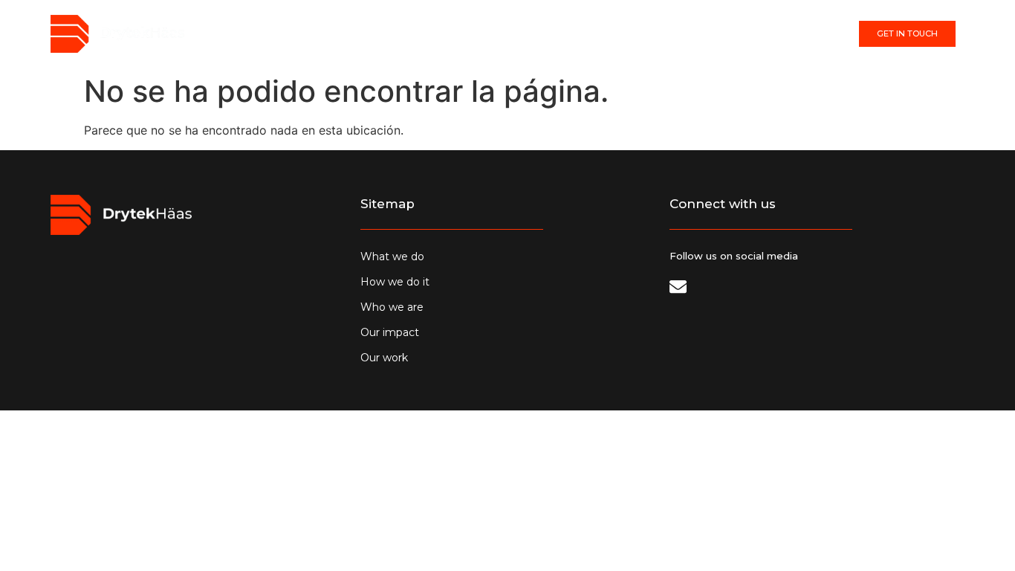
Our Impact (601, 34)
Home (341, 34)
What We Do (412, 34)
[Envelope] (678, 286)
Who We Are (516, 34)
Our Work (682, 34)
